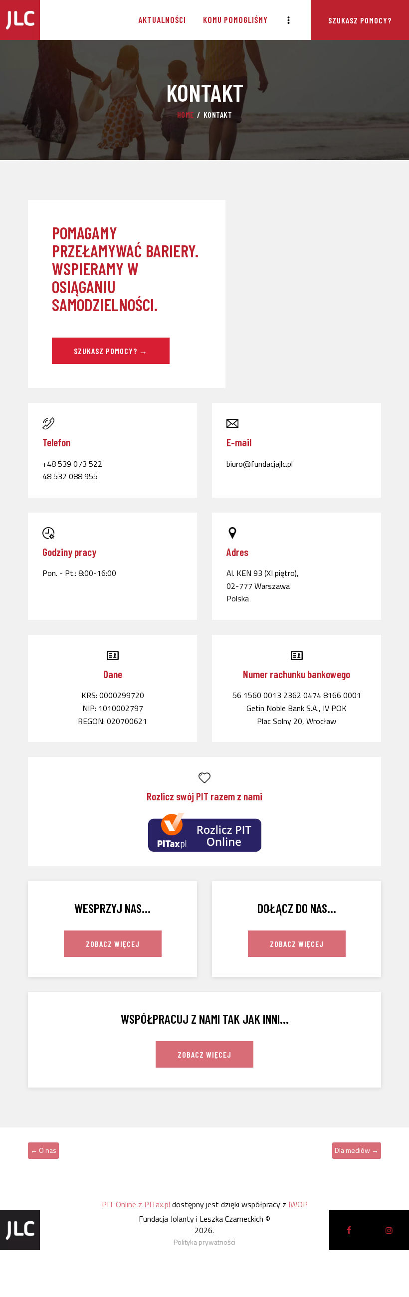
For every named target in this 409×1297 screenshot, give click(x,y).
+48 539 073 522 (72, 464)
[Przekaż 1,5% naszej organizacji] (204, 817)
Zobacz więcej (113, 943)
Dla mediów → (357, 1150)
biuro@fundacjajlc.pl (259, 464)
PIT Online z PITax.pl (136, 1204)
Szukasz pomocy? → (111, 351)
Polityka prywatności (204, 1242)
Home (185, 114)
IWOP (298, 1204)
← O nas (43, 1150)
